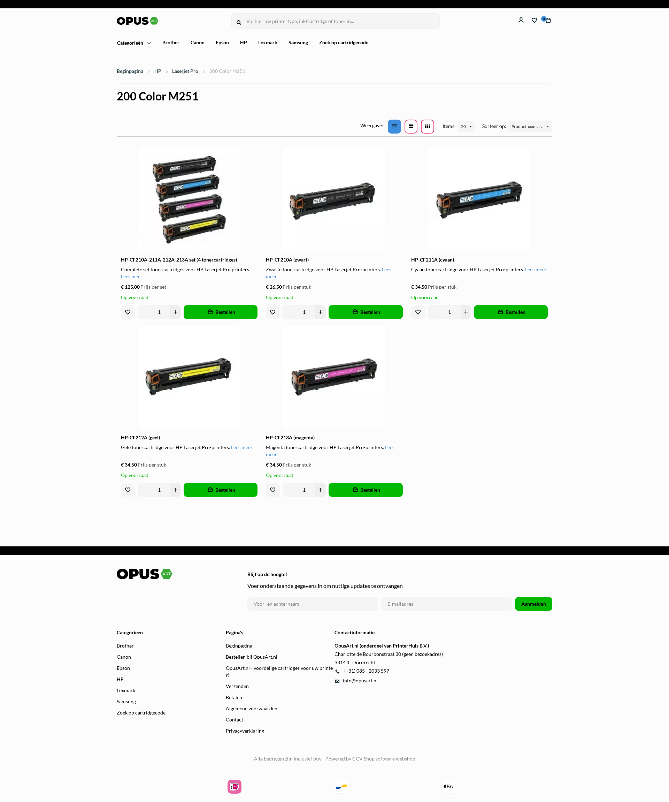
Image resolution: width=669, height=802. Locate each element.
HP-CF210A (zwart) (287, 260)
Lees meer (132, 276)
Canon (198, 42)
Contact (234, 719)
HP (243, 42)
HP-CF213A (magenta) (290, 437)
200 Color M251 (227, 71)
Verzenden (237, 686)
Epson (222, 42)
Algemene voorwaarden (251, 708)
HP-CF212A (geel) (140, 437)
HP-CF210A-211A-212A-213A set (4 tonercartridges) (179, 260)
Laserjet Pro (185, 71)
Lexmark (267, 42)
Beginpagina (130, 71)
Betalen (234, 697)
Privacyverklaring (245, 731)
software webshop (395, 759)
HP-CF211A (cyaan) (432, 260)
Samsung (298, 42)
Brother (170, 42)
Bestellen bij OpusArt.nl (251, 657)
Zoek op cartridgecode (343, 42)
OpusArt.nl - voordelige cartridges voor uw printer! (279, 671)
